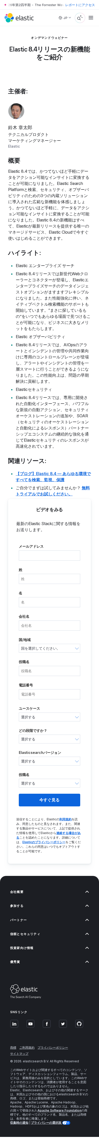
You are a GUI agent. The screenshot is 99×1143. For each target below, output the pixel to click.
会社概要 (17, 892)
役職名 (24, 662)
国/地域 (25, 639)
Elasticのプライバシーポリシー (43, 842)
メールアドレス (31, 546)
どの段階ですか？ (33, 730)
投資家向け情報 (22, 948)
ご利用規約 (27, 1047)
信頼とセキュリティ (25, 934)
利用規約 (65, 819)
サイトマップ (19, 1053)
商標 (13, 1047)
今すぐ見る (49, 800)
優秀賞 (15, 962)
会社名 (24, 616)
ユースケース (29, 708)
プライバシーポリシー (53, 1047)
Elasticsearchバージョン (40, 752)
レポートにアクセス (80, 5)
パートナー (18, 920)
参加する (17, 906)
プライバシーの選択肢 (46, 1122)
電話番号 (26, 685)
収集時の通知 (19, 1122)
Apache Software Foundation (59, 1110)
